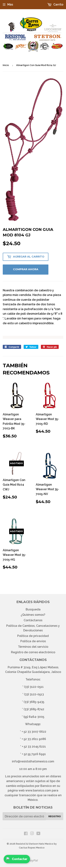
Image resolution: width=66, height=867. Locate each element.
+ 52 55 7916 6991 (34, 754)
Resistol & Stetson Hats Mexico (34, 843)
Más (10, 4)
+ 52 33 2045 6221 (34, 746)
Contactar (19, 859)
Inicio (6, 65)
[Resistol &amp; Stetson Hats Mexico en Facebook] (26, 834)
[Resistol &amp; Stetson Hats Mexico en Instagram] (32, 834)
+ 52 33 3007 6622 (34, 731)
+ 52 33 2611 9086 (34, 739)
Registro (54, 816)
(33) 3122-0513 (34, 694)
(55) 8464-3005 (33, 716)
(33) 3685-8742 (34, 709)
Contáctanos (33, 620)
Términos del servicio (33, 646)
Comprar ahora (25, 269)
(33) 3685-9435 (34, 702)
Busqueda (33, 609)
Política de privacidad (33, 636)
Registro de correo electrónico (33, 652)
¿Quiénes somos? (33, 614)
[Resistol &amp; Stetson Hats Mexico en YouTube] (38, 834)
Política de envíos (33, 641)
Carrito (58, 4)
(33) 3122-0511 (34, 687)
